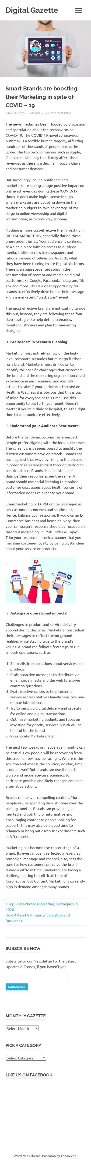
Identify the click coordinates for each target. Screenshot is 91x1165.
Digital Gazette (32, 10)
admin (35, 113)
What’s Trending (58, 113)
